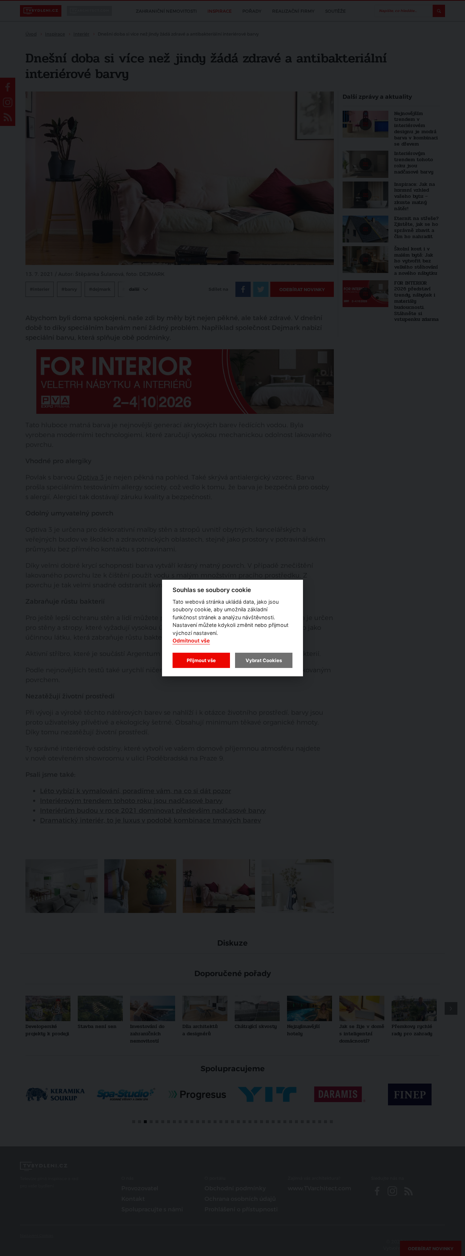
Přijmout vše (201, 660)
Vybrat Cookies (264, 660)
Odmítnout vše (191, 641)
